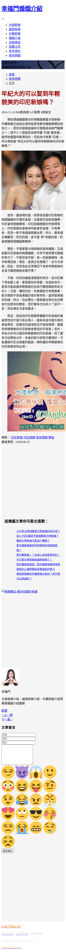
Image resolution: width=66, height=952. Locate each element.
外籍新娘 (15, 33)
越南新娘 (15, 29)
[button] (4, 710)
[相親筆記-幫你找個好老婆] (19, 591)
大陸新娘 (15, 24)
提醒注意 (15, 46)
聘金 (51, 437)
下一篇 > (7, 719)
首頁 (12, 74)
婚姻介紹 (15, 38)
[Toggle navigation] (2, 18)
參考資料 (15, 51)
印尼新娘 (17, 437)
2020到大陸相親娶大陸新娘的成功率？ (38, 531)
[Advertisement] (33, 481)
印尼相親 (29, 437)
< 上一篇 (7, 715)
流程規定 (15, 42)
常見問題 (15, 55)
